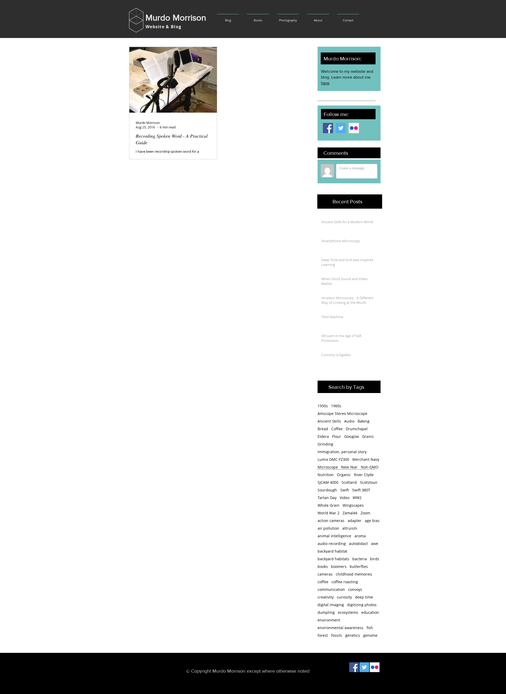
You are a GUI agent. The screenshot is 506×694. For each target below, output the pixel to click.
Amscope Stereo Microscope (342, 413)
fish (370, 627)
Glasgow (351, 436)
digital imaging (331, 604)
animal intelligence (334, 536)
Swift (344, 490)
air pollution (328, 528)
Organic (344, 474)
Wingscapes (353, 505)
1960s (336, 406)
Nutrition (326, 474)
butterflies (359, 566)
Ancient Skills (329, 421)
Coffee (337, 429)
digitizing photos (362, 604)
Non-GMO (369, 467)
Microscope (328, 467)
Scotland (349, 482)
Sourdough (327, 490)
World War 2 (328, 513)
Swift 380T (361, 490)
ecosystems (348, 612)
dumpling (326, 612)
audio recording (332, 543)
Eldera (323, 436)
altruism (349, 528)
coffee (323, 582)
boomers (339, 566)
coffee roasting (345, 582)
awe (374, 543)
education (370, 612)
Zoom (365, 513)
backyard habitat (332, 551)
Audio (349, 421)
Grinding (325, 444)
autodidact (358, 543)
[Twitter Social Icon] (341, 128)
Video (344, 497)
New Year (349, 467)
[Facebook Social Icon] (328, 128)
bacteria (359, 559)
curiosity (344, 597)
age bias (372, 520)
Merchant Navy (365, 459)
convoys (355, 589)
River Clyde (364, 474)
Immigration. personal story (342, 451)
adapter (355, 520)
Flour (336, 436)
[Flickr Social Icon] (354, 128)
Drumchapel (357, 429)
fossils (336, 635)
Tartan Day (327, 497)
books (323, 566)
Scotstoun (368, 482)
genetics (352, 635)
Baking (363, 421)
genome (370, 635)
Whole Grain (328, 505)
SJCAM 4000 (328, 482)
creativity (326, 597)
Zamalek (350, 513)
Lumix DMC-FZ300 (333, 459)
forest (323, 635)
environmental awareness (340, 627)
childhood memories (354, 574)
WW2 (357, 497)
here (325, 83)
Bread (323, 429)
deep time (364, 597)
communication (331, 589)
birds (374, 559)
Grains (368, 436)
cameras (325, 574)
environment (329, 620)
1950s (323, 406)
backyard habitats (333, 559)
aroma (360, 536)
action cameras (331, 520)
